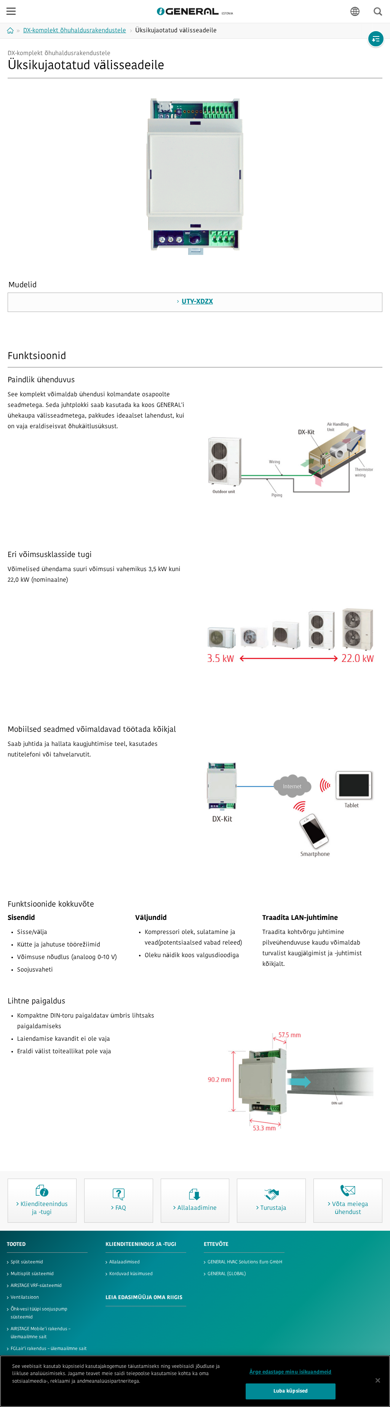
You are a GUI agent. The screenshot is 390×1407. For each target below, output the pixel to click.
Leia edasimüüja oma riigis (143, 1298)
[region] (195, 1381)
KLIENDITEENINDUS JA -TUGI (140, 1244)
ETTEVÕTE (216, 1244)
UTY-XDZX (197, 302)
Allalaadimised (124, 1262)
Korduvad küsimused (131, 1274)
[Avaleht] (11, 30)
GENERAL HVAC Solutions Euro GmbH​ (245, 1262)
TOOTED (16, 1244)
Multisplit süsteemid (32, 1274)
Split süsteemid (27, 1262)
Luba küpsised (290, 1391)
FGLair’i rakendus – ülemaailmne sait (49, 1349)
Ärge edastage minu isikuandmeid (290, 1372)
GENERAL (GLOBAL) (227, 1274)
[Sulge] (377, 1380)
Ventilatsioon (25, 1297)
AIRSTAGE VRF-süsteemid (36, 1286)
